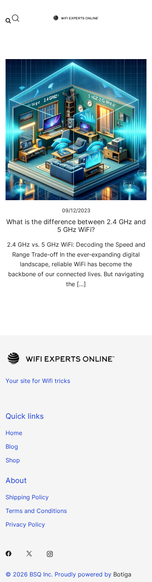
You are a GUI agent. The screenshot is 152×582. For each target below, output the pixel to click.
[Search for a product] (13, 18)
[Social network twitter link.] (29, 553)
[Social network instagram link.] (50, 553)
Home (14, 433)
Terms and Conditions (36, 510)
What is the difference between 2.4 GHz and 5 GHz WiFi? (76, 226)
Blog (12, 446)
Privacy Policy (25, 524)
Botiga (122, 574)
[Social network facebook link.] (8, 553)
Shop (13, 460)
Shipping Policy (27, 497)
